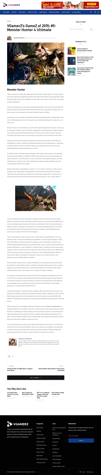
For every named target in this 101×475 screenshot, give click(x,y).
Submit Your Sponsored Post (58, 428)
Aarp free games (56, 456)
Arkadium (55, 452)
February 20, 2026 (81, 75)
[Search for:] (81, 29)
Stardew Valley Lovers (58, 466)
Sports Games (40, 448)
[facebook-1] (91, 12)
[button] (10, 356)
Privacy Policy (56, 438)
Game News (39, 427)
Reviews (38, 431)
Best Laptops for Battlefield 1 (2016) (27, 393)
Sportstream (55, 449)
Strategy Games (40, 462)
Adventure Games (41, 445)
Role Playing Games (42, 459)
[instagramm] (95, 12)
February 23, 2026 (81, 64)
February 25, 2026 (81, 52)
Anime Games (40, 441)
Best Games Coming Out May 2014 (58, 393)
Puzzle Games (56, 463)
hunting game (56, 306)
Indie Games (39, 434)
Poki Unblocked (56, 459)
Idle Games (39, 455)
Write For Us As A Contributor (57, 434)
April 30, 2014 (56, 396)
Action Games (40, 452)
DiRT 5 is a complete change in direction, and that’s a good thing (43, 395)
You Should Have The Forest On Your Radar (13, 394)
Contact (54, 445)
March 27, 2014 (11, 398)
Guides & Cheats (41, 438)
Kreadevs (37, 472)
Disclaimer (55, 442)
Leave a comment (35, 377)
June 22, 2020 (41, 400)
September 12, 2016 (27, 396)
